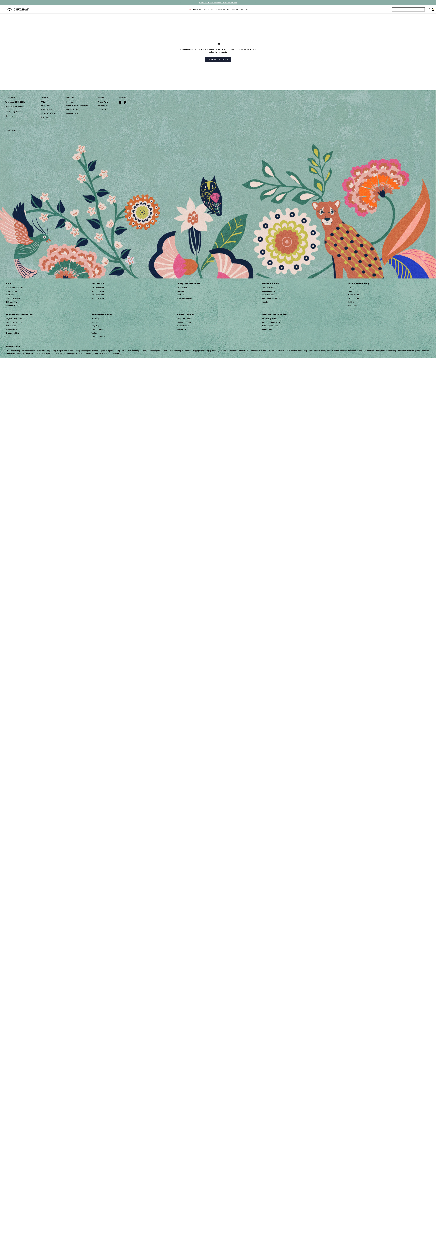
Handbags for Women (102, 314)
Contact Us (102, 109)
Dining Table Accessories (188, 283)
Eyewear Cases (182, 329)
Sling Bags (95, 326)
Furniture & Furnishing (358, 283)
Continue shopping (218, 59)
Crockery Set (182, 288)
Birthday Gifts (11, 302)
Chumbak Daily (72, 113)
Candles (265, 302)
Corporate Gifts (72, 109)
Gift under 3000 (98, 295)
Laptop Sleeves (97, 329)
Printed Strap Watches (271, 322)
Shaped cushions (13, 333)
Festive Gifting (11, 291)
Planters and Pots (269, 291)
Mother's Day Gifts (13, 305)
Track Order (45, 106)
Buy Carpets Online (269, 298)
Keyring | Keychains (14, 319)
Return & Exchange (48, 113)
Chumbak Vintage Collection (19, 314)
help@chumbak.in (18, 112)
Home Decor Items (271, 283)
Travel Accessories (185, 314)
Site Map (44, 117)
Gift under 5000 (98, 298)
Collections (234, 10)
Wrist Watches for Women (274, 314)
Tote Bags (95, 322)
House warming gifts (14, 288)
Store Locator (46, 109)
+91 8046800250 (20, 102)
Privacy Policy (103, 102)
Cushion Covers (354, 298)
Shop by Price (98, 283)
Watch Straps (267, 329)
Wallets (94, 333)
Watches (226, 10)
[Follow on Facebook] (6, 116)
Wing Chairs (352, 305)
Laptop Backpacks (99, 336)
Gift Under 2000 (98, 291)
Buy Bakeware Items (185, 298)
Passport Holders (183, 319)
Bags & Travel (208, 10)
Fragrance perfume (184, 322)
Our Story (70, 102)
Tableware (181, 291)
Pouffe (350, 291)
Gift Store (218, 10)
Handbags (95, 319)
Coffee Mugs (11, 326)
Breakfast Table (354, 295)
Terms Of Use (103, 106)
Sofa (349, 288)
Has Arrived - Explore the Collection (218, 3)
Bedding (351, 302)
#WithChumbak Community (77, 106)
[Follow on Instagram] (12, 116)
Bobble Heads (11, 329)
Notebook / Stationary (15, 322)
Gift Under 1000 (98, 288)
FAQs (43, 102)
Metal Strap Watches (270, 319)
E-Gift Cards (10, 295)
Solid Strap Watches (270, 326)
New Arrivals (244, 10)
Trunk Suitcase (268, 295)
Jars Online (181, 295)
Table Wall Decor (268, 288)
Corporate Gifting (13, 298)
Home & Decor (198, 10)
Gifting (9, 283)
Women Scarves (183, 326)
